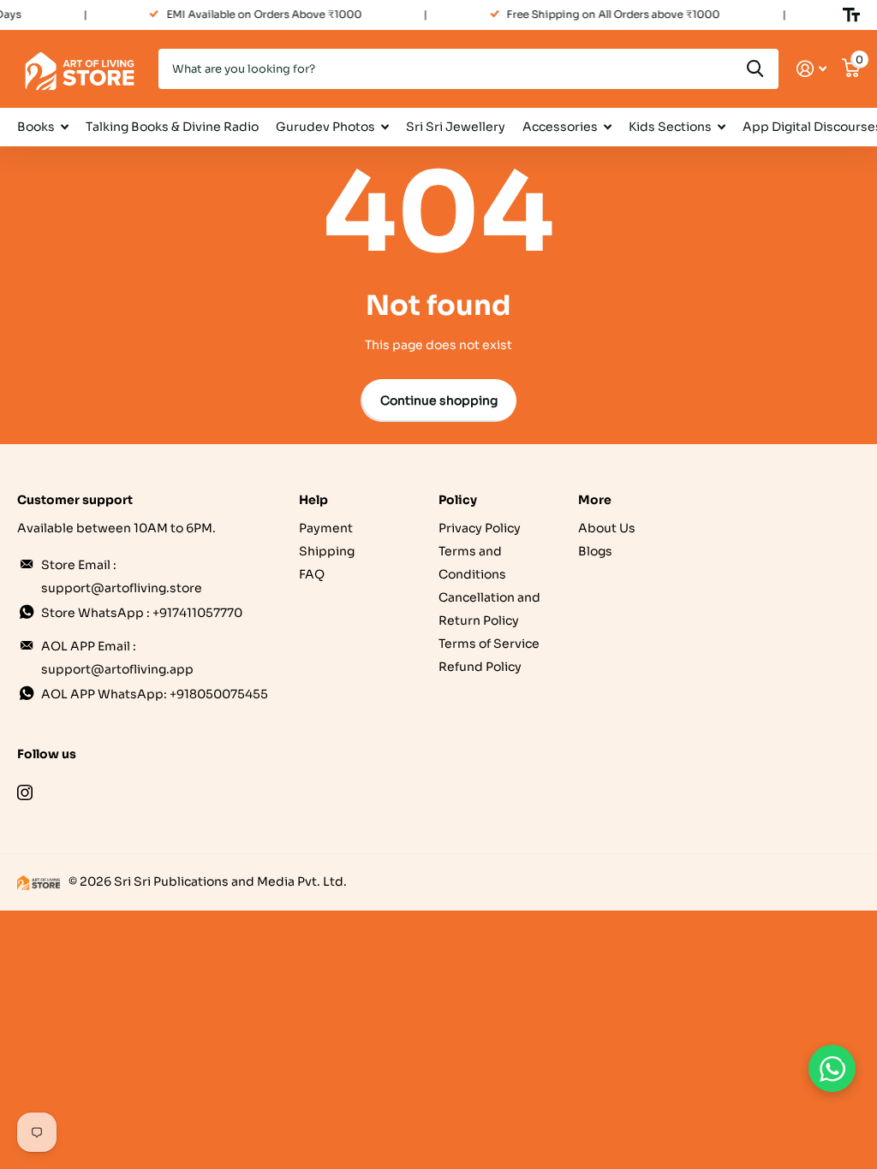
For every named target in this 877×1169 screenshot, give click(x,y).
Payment (326, 528)
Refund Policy (480, 666)
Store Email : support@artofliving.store (121, 576)
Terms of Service (489, 643)
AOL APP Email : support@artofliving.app (117, 657)
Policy (457, 499)
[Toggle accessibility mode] (851, 14)
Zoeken (755, 69)
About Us (606, 528)
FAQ (312, 574)
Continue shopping (439, 400)
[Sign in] (811, 69)
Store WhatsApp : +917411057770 (141, 612)
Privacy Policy (479, 528)
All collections (43, 127)
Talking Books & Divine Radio (172, 126)
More (595, 499)
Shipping (327, 551)
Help (313, 499)
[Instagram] (25, 792)
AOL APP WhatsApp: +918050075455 (154, 694)
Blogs (595, 551)
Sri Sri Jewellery (455, 126)
